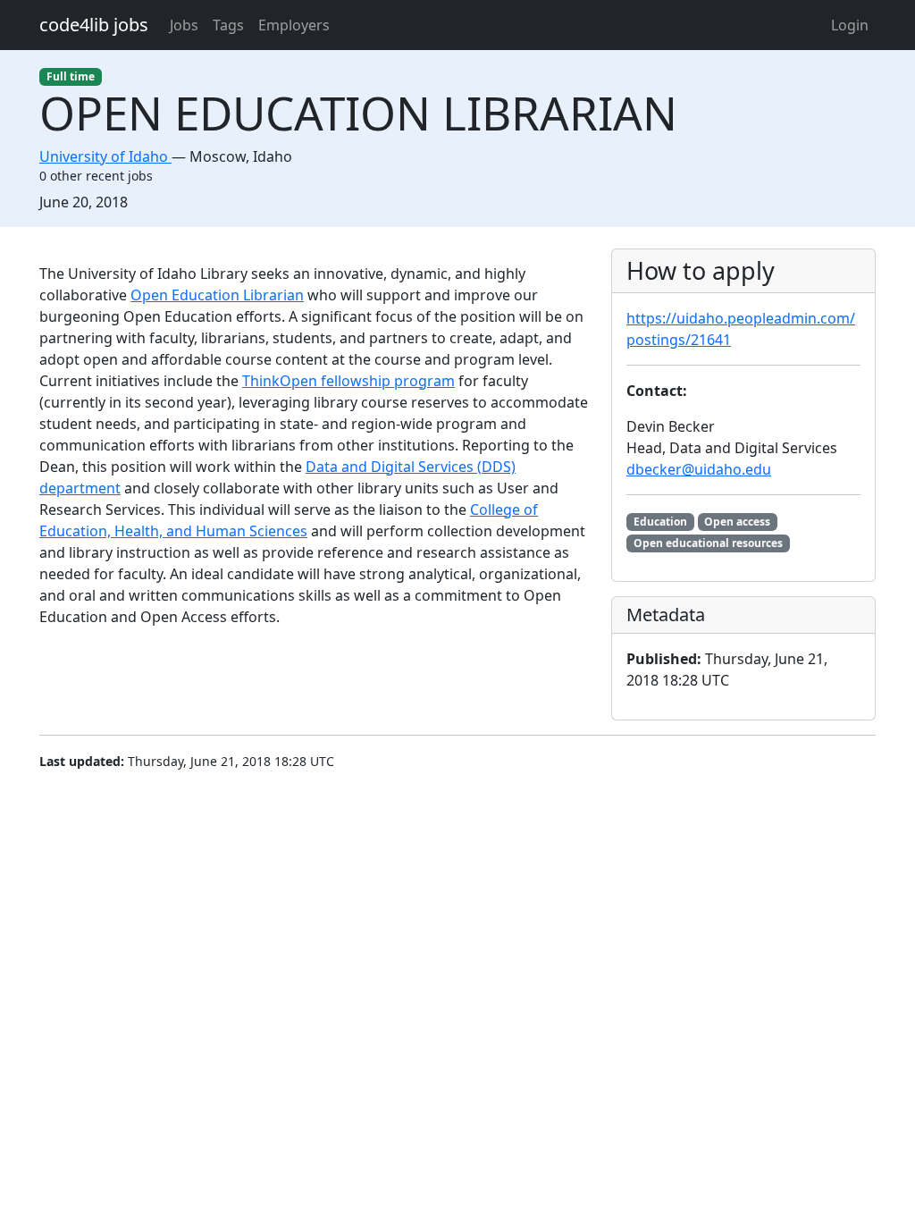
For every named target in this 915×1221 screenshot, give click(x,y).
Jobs (184, 25)
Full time (70, 76)
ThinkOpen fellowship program (348, 381)
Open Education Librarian (217, 295)
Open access (737, 521)
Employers (294, 25)
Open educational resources (708, 543)
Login (850, 25)
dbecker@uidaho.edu (698, 469)
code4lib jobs (93, 25)
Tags (228, 25)
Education (660, 521)
